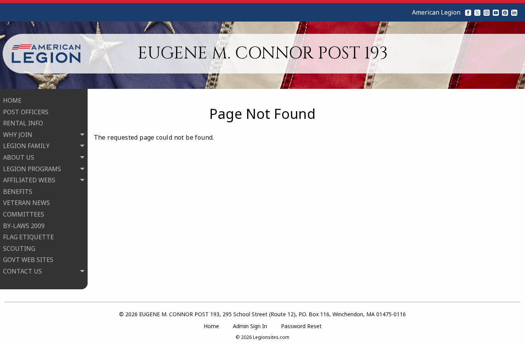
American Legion (436, 12)
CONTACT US (30, 282)
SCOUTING (19, 248)
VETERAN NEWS (26, 203)
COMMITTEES (23, 214)
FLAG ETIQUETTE (28, 237)
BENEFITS (17, 191)
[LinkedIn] (514, 12)
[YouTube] (495, 12)
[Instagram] (486, 12)
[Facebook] (468, 12)
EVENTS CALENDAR (39, 294)
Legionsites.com (271, 337)
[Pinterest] (505, 12)
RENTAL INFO (23, 123)
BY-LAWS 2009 (24, 226)
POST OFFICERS (25, 112)
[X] (477, 12)
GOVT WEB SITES (28, 259)
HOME (12, 100)
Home (211, 326)
